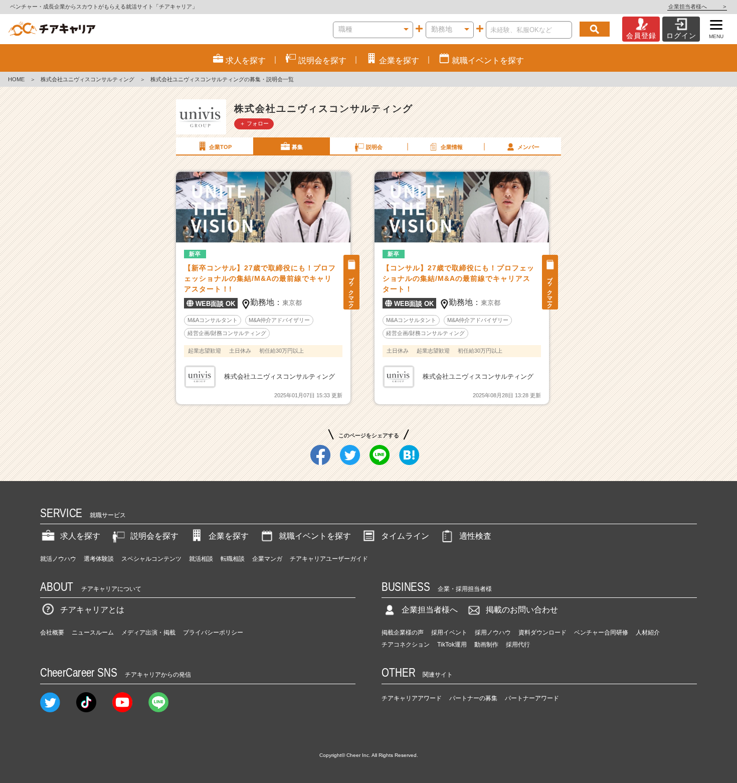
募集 (297, 147)
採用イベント (449, 632)
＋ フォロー (254, 123)
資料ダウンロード (542, 632)
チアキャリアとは (92, 609)
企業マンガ (267, 558)
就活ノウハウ (58, 558)
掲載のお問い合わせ (522, 609)
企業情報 (452, 147)
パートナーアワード (532, 698)
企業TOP (220, 147)
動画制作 (486, 644)
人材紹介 (648, 632)
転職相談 (233, 558)
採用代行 (518, 644)
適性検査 (475, 536)
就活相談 (201, 558)
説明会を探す (154, 536)
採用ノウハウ (493, 632)
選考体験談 (99, 558)
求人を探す (80, 536)
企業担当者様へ (697, 7)
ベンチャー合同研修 (601, 632)
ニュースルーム (93, 632)
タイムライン (405, 536)
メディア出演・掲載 (148, 632)
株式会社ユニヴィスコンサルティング (87, 79)
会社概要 (52, 632)
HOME (16, 79)
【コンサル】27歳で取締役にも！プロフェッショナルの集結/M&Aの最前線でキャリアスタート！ (458, 278)
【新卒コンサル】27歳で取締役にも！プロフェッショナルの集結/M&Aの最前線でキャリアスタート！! (260, 278)
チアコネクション (406, 644)
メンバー (528, 147)
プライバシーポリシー (213, 632)
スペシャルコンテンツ (151, 558)
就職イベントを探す (315, 536)
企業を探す (229, 536)
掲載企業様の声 (403, 632)
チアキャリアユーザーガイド (329, 558)
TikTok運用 (452, 644)
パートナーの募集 (473, 698)
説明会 (374, 147)
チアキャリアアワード (412, 698)
